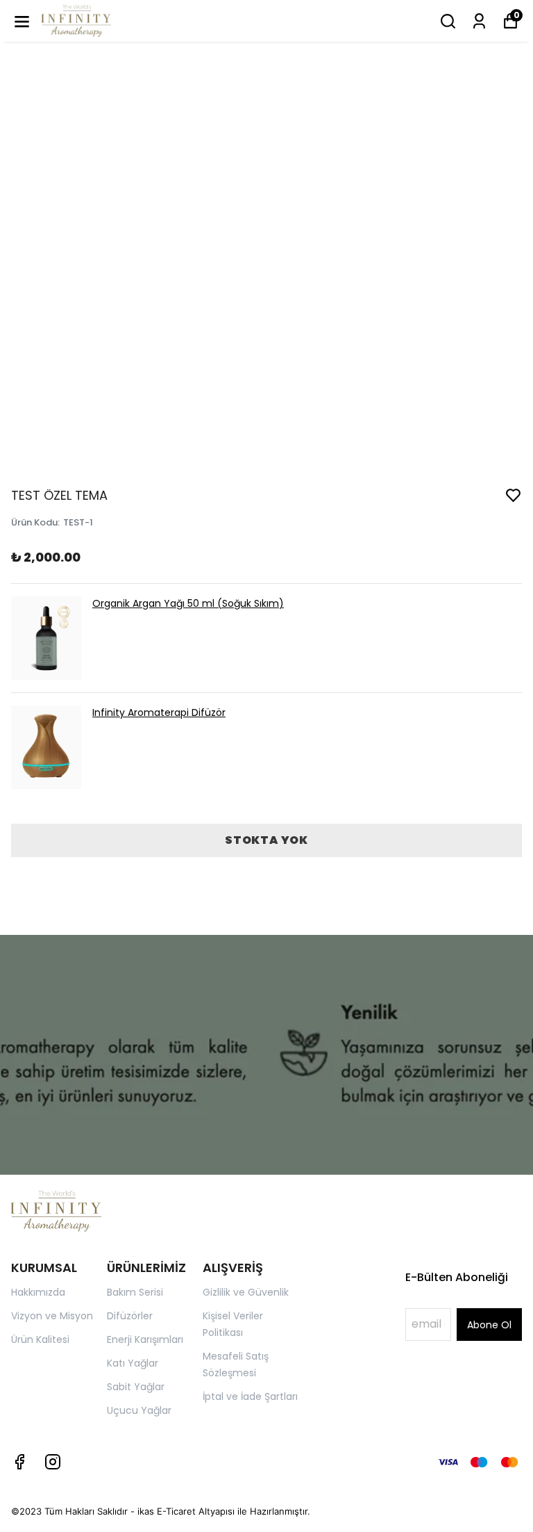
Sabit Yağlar (135, 1387)
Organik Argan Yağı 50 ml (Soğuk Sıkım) (188, 603)
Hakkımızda (38, 1292)
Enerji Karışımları (145, 1339)
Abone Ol (489, 1325)
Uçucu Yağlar (139, 1410)
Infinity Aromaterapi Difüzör (159, 712)
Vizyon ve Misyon (52, 1316)
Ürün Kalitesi (40, 1339)
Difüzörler (130, 1316)
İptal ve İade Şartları (250, 1396)
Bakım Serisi (135, 1292)
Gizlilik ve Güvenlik (246, 1292)
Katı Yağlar (132, 1363)
